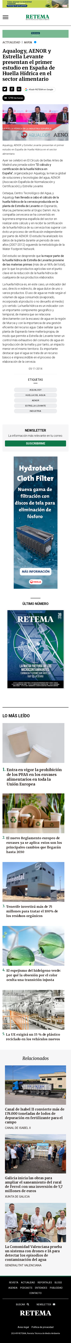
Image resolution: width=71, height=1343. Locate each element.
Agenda (13, 1287)
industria (35, 411)
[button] (4, 89)
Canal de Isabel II (18, 1128)
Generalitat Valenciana (23, 1265)
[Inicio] (37, 17)
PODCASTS (26, 1287)
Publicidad (56, 1287)
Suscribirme (35, 443)
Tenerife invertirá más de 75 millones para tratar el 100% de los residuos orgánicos (32, 911)
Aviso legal (23, 1327)
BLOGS (58, 1282)
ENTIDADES (41, 1287)
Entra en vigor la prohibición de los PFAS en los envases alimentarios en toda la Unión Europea (34, 777)
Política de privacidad (42, 1327)
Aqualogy (35, 390)
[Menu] (6, 17)
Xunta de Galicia (17, 1196)
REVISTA (13, 1282)
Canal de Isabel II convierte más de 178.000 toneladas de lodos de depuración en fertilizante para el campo (34, 1115)
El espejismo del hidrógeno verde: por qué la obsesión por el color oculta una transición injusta (33, 975)
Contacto (35, 1293)
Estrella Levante (35, 405)
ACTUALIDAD (28, 1282)
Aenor (35, 400)
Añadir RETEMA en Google (41, 89)
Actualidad (11, 42)
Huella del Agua (36, 395)
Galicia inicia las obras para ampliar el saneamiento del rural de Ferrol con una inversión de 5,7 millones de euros (34, 1184)
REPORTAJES (45, 1282)
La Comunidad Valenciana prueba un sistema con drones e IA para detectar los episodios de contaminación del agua (33, 1253)
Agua (28, 42)
